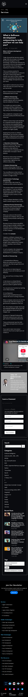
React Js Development (7, 653)
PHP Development (6, 642)
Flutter (6, 499)
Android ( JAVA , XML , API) (11, 456)
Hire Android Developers (8, 663)
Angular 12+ (8, 494)
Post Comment (10, 432)
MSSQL (6, 502)
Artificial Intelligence (10, 453)
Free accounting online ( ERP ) (12, 490)
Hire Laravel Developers (7, 674)
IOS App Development (7, 627)
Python (6, 468)
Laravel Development (7, 637)
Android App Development (8, 625)
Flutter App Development (8, 622)
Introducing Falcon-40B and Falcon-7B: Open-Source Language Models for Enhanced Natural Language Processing (18, 515)
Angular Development (7, 645)
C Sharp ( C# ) (8, 478)
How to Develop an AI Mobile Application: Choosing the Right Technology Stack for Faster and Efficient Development (17, 551)
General (7, 504)
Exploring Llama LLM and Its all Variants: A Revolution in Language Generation (18, 541)
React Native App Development (9, 630)
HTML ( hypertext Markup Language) (15, 465)
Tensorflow (8, 470)
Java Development (6, 640)
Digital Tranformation (7, 604)
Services (7, 507)
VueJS (6, 497)
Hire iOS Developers (7, 660)
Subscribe (14, 592)
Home (2, 9)
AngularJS (7, 492)
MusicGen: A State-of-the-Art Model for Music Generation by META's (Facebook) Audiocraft (17, 533)
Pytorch (7, 475)
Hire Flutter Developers (7, 666)
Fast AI (6, 473)
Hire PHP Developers (7, 668)
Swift (6, 487)
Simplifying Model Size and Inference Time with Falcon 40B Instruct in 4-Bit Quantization (17, 524)
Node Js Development (7, 651)
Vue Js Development (7, 648)
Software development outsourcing (11, 365)
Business (7, 363)
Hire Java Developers (7, 671)
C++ (6, 482)
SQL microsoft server (10, 461)
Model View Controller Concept (13, 485)
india (21, 365)
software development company (11, 367)
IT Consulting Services (7, 612)
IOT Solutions (5, 607)
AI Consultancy (5, 615)
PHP (6, 463)
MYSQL (6, 458)
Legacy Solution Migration (8, 610)
